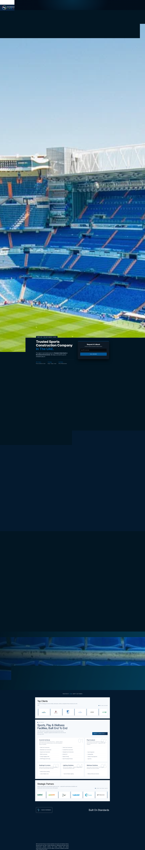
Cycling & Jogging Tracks (44, 756)
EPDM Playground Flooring (45, 758)
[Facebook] (34, 2)
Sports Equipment (91, 752)
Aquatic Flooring (66, 756)
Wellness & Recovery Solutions (93, 773)
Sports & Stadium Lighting (69, 773)
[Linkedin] (42, 2)
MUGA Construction (43, 754)
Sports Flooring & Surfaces (68, 758)
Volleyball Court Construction (68, 752)
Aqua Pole (89, 758)
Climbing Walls (90, 754)
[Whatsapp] (39, 2)
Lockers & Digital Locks (44, 773)
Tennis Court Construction (67, 747)
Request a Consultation (99, 733)
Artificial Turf (65, 754)
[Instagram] (37, 2)
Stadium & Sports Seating (45, 771)
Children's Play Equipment (92, 756)
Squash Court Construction (45, 752)
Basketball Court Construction (45, 749)
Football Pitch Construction (68, 749)
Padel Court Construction (44, 747)
